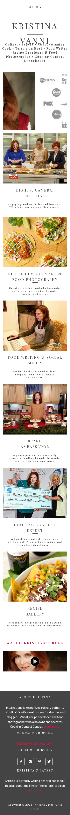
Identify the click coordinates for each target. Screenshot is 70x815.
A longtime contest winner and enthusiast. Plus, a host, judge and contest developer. (35, 542)
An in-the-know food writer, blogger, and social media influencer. (35, 374)
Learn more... (52, 726)
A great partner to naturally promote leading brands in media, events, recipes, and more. (35, 458)
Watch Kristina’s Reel (35, 642)
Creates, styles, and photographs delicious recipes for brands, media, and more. (35, 291)
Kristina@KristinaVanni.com (35, 743)
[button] (35, 6)
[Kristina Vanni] (35, 661)
